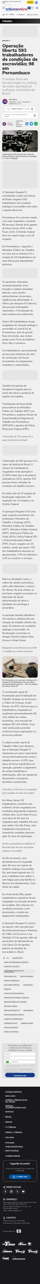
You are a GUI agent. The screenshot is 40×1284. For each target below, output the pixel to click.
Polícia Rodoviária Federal (14, 1015)
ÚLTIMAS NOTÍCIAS (13, 1092)
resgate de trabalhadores (13, 1019)
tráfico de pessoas (11, 1027)
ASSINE (30, 2)
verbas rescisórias (11, 1032)
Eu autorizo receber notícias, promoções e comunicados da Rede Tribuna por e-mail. (20, 1066)
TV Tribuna (21, 14)
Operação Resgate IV (12, 1010)
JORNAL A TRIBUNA (13, 1132)
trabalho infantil (27, 1023)
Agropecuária (17, 958)
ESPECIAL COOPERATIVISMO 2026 (15, 1107)
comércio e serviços (11, 966)
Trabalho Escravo (10, 1023)
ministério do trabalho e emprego (16, 997)
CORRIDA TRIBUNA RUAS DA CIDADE (16, 1101)
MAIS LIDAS (10, 1096)
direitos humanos (26, 976)
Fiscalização (28, 985)
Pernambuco (28, 1010)
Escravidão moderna (11, 985)
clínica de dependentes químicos (16, 962)
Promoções (9, 1143)
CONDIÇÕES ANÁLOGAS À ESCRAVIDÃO (14, 971)
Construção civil (10, 976)
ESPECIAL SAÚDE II (33, 14)
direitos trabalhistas (11, 980)
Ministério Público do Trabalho (15, 1002)
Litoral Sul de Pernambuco (14, 993)
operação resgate (10, 1006)
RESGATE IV (6, 41)
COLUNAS (9, 1137)
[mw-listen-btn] (4, 124)
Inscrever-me (20, 1076)
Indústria (7, 989)
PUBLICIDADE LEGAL (14, 1147)
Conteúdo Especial (12, 1156)
